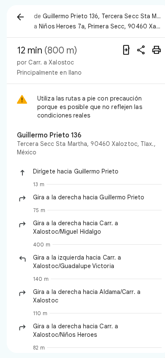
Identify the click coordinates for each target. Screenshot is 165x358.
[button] (97, 171)
